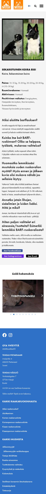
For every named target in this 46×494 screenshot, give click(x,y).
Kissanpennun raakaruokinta (14, 431)
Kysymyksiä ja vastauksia (13, 469)
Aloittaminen (7, 413)
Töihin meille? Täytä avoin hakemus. (16, 393)
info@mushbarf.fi (8, 349)
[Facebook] (4, 335)
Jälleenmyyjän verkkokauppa (16, 451)
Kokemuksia (7, 473)
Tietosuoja (6, 490)
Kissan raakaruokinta (11, 426)
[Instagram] (10, 335)
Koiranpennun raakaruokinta (14, 422)
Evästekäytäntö (8, 486)
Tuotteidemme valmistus (12, 464)
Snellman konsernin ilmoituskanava (17, 481)
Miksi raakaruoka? (10, 409)
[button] (41, 6)
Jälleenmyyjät (8, 446)
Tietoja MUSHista (9, 455)
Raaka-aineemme (10, 460)
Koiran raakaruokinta (11, 417)
